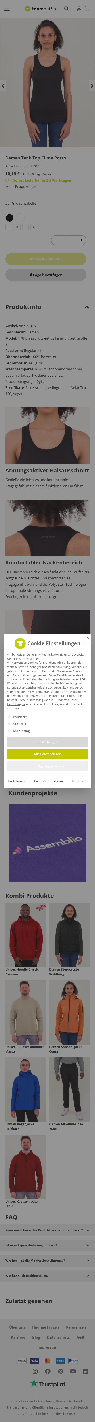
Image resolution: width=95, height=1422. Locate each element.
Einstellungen (17, 781)
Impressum (79, 781)
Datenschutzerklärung (48, 781)
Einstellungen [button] (16, 704)
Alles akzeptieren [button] (47, 754)
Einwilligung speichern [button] (47, 766)
